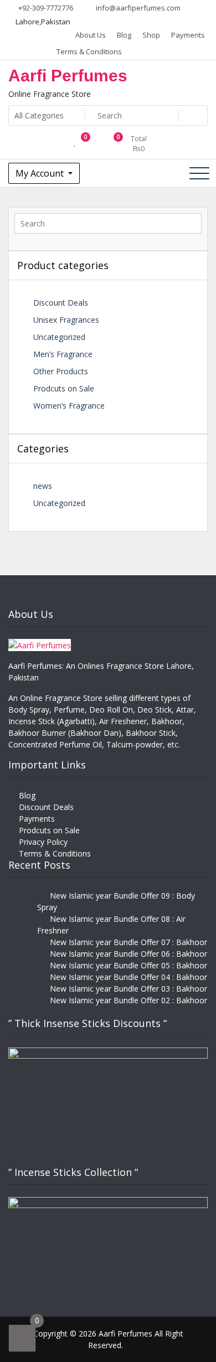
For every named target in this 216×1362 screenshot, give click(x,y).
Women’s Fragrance (69, 405)
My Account (41, 173)
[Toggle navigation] (199, 173)
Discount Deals (60, 302)
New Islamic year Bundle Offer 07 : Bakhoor (128, 942)
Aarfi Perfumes (67, 75)
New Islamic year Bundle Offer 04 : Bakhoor (128, 977)
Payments (188, 35)
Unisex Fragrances (66, 319)
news (42, 486)
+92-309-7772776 (45, 8)
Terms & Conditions (89, 51)
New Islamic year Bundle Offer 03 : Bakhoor (128, 988)
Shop (151, 35)
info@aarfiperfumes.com (137, 8)
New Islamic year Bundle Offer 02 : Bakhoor (128, 1000)
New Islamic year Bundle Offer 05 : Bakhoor (128, 965)
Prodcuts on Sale (63, 388)
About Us (90, 35)
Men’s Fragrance (62, 354)
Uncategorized (59, 337)
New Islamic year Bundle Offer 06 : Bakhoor (128, 953)
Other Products (60, 371)
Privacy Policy (43, 842)
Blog (124, 35)
